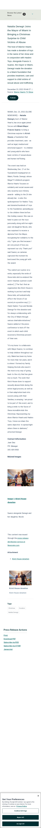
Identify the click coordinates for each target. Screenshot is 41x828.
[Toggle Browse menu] (32, 14)
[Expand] (31, 484)
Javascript (8, 649)
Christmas (11, 608)
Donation (22, 608)
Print (6, 635)
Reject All (20, 817)
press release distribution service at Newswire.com (18, 541)
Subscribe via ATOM (12, 646)
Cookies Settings (20, 811)
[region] (20, 810)
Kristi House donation (20, 559)
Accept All (20, 824)
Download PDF (10, 639)
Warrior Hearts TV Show (23, 92)
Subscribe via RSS (11, 642)
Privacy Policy (21, 806)
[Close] (38, 795)
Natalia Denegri (13, 612)
